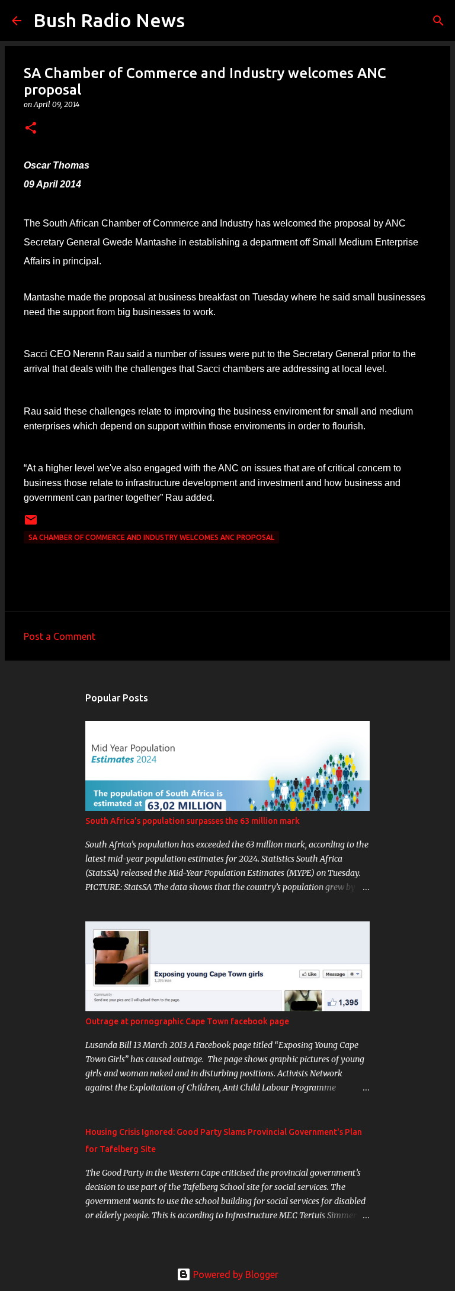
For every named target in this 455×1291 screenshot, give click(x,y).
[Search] (201, 21)
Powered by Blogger (234, 1274)
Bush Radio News (109, 20)
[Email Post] (31, 524)
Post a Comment (59, 636)
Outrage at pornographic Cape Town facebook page (187, 1021)
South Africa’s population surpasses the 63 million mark (192, 821)
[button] (31, 129)
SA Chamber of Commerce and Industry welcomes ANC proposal (151, 537)
